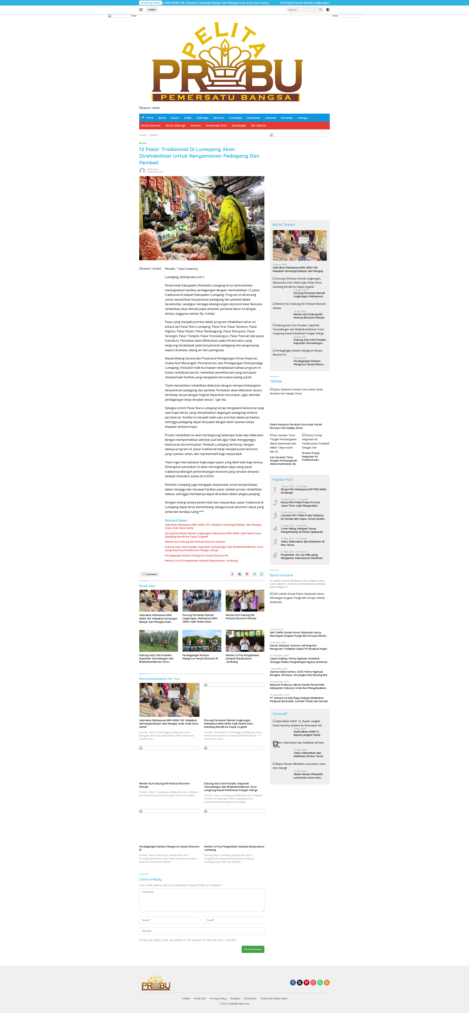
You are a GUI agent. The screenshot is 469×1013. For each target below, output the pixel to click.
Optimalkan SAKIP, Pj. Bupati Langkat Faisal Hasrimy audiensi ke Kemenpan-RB (307, 733)
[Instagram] (313, 983)
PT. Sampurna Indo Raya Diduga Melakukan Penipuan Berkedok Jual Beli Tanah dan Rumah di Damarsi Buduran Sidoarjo (299, 699)
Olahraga (202, 117)
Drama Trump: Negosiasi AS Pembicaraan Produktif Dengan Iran (315, 456)
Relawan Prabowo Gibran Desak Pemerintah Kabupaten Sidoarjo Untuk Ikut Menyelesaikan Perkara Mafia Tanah (298, 686)
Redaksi (235, 998)
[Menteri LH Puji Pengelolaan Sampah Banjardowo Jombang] (245, 641)
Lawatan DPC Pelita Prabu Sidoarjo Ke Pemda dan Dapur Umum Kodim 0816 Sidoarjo (302, 517)
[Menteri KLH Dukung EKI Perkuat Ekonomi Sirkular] (245, 601)
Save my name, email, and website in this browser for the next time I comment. (189, 940)
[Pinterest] (306, 983)
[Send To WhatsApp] (261, 574)
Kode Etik (200, 998)
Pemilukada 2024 (216, 125)
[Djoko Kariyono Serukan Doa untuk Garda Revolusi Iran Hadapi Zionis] (300, 404)
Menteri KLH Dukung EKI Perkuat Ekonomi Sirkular (195, 541)
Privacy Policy (218, 998)
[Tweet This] (239, 574)
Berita (162, 117)
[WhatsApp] (320, 983)
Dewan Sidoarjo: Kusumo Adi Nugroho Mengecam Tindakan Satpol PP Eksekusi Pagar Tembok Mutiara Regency (298, 647)
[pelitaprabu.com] (225, 61)
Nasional (270, 117)
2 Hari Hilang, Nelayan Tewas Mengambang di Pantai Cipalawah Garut (302, 530)
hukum (175, 117)
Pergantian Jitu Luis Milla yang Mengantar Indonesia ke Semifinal (301, 556)
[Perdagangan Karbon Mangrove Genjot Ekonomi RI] (201, 641)
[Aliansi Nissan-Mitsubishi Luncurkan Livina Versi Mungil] (300, 766)
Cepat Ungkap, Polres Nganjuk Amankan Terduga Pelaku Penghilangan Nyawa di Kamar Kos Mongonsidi (299, 660)
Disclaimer (250, 998)
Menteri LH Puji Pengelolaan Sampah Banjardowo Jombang (201, 560)
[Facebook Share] (232, 574)
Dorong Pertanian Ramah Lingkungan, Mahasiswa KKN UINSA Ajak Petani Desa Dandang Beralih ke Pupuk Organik (302, 2)
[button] (320, 9)
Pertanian (287, 117)
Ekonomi (218, 117)
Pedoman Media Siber (274, 998)
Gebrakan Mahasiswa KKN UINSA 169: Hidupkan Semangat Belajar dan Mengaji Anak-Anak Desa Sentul (213, 526)
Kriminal (196, 125)
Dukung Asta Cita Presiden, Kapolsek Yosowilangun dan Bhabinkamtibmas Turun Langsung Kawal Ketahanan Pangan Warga (214, 548)
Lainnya (302, 117)
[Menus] (141, 10)
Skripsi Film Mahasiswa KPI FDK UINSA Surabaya (303, 491)
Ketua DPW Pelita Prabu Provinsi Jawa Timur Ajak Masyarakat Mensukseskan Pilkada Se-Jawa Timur (300, 504)
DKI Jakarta (258, 125)
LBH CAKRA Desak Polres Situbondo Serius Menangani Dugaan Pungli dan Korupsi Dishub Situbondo (298, 634)
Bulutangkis (239, 125)
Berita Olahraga (176, 125)
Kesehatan (253, 117)
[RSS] (327, 983)
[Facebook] (293, 983)
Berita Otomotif (151, 125)
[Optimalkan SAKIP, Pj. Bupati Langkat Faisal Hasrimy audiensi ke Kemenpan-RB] (300, 723)
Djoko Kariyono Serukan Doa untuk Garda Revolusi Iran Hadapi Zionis (296, 426)
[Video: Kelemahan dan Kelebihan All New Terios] (300, 745)
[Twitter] (300, 983)
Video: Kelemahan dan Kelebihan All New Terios (302, 543)
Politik (187, 117)
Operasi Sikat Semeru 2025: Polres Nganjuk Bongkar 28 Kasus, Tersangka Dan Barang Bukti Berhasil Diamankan (299, 673)
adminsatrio (153, 169)
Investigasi (235, 117)
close (133, 15)
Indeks (152, 9)
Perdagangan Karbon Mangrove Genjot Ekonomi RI (196, 555)
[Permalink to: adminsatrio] (142, 170)
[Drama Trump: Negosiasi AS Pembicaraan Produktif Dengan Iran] (316, 441)
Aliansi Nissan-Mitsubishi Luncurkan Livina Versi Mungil (308, 776)
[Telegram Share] (254, 574)
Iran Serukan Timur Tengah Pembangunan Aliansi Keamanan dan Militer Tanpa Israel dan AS (283, 461)
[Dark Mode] (328, 10)
